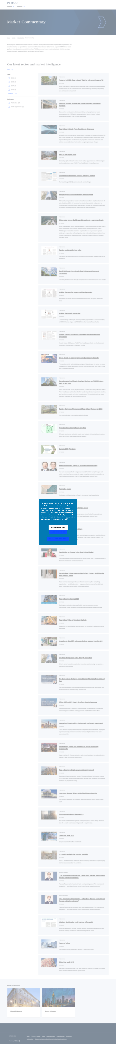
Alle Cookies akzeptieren (58, 527)
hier (67, 519)
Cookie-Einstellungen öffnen (58, 539)
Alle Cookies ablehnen (58, 532)
